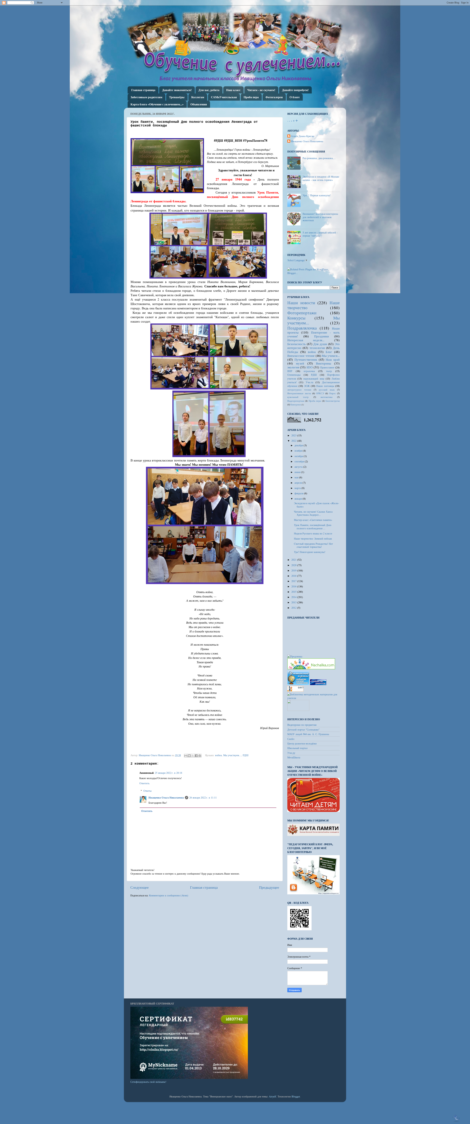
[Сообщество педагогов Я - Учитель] (318, 684)
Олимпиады (294, 374)
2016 (294, 586)
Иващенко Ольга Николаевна (166, 797)
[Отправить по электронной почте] (186, 755)
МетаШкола (293, 757)
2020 (294, 565)
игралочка (309, 371)
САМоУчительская (224, 97)
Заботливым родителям (146, 97)
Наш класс (233, 90)
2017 (294, 581)
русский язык (327, 389)
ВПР (289, 371)
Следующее (139, 887)
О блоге (295, 97)
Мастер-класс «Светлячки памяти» (313, 520)
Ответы (147, 790)
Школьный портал (297, 748)
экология (293, 367)
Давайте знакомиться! (177, 90)
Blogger (296, 1096)
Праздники (321, 336)
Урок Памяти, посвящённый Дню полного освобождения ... (312, 526)
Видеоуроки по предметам (302, 724)
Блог (329, 352)
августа (298, 466)
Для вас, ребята (208, 90)
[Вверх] (456, 1118)
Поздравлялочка (302, 328)
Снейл (290, 739)
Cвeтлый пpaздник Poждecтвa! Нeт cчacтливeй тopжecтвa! (313, 545)
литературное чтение (299, 389)
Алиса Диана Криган (302, 136)
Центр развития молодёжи (302, 743)
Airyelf (272, 1096)
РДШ (245, 755)
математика (326, 397)
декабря (299, 445)
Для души (320, 344)
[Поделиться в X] (193, 755)
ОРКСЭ (320, 393)
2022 (294, 440)
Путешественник (305, 359)
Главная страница (143, 90)
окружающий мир (313, 378)
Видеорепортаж (295, 400)
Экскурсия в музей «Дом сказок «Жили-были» (316, 504)
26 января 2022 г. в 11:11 (203, 797)
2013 (294, 602)
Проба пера (251, 97)
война (218, 755)
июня (297, 472)
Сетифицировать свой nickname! (148, 1081)
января (298, 498)
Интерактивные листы (299, 393)
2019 (294, 570)
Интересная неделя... (305, 340)
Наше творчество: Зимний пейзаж (313, 538)
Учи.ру (291, 753)
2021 (294, 559)
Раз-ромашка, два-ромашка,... (319, 158)
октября (299, 456)
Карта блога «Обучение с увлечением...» (157, 104)
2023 (294, 435)
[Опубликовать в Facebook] (196, 755)
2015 (294, 591)
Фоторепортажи (301, 312)
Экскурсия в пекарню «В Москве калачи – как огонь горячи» (321, 178)
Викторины (323, 363)
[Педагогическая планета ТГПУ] (298, 710)
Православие (327, 367)
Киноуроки (295, 404)
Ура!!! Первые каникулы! (317, 195)
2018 (294, 575)
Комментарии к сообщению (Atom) (168, 895)
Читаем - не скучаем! (261, 90)
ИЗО (310, 367)
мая (296, 477)
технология (317, 348)
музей (300, 363)
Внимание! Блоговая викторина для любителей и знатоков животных (320, 217)
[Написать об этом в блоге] (189, 755)
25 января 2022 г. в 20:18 (168, 773)
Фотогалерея (274, 97)
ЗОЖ (307, 386)
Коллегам (197, 97)
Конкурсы (296, 318)
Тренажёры (177, 97)
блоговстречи (333, 400)
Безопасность (296, 344)
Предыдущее (269, 887)
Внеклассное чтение (301, 356)
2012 (294, 607)
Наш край (333, 359)
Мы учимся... (331, 356)
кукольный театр (298, 397)
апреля (298, 482)
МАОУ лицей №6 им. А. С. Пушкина (308, 734)
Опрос (332, 393)
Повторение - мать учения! (313, 334)
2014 (294, 597)
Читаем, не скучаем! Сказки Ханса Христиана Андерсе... (313, 513)
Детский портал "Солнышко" (303, 729)
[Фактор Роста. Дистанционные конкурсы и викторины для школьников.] (295, 690)
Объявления (198, 104)
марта (297, 488)
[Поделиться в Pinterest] (200, 755)
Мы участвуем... (232, 755)
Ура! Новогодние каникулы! (309, 552)
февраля (299, 493)
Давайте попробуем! (295, 90)
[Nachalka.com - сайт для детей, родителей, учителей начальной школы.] (311, 668)
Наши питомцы (325, 386)
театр (329, 371)
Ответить (144, 783)
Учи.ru (309, 382)
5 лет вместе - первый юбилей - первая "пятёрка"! (320, 234)
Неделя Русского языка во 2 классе (313, 533)
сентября (299, 461)
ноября (298, 450)
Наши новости (301, 302)
